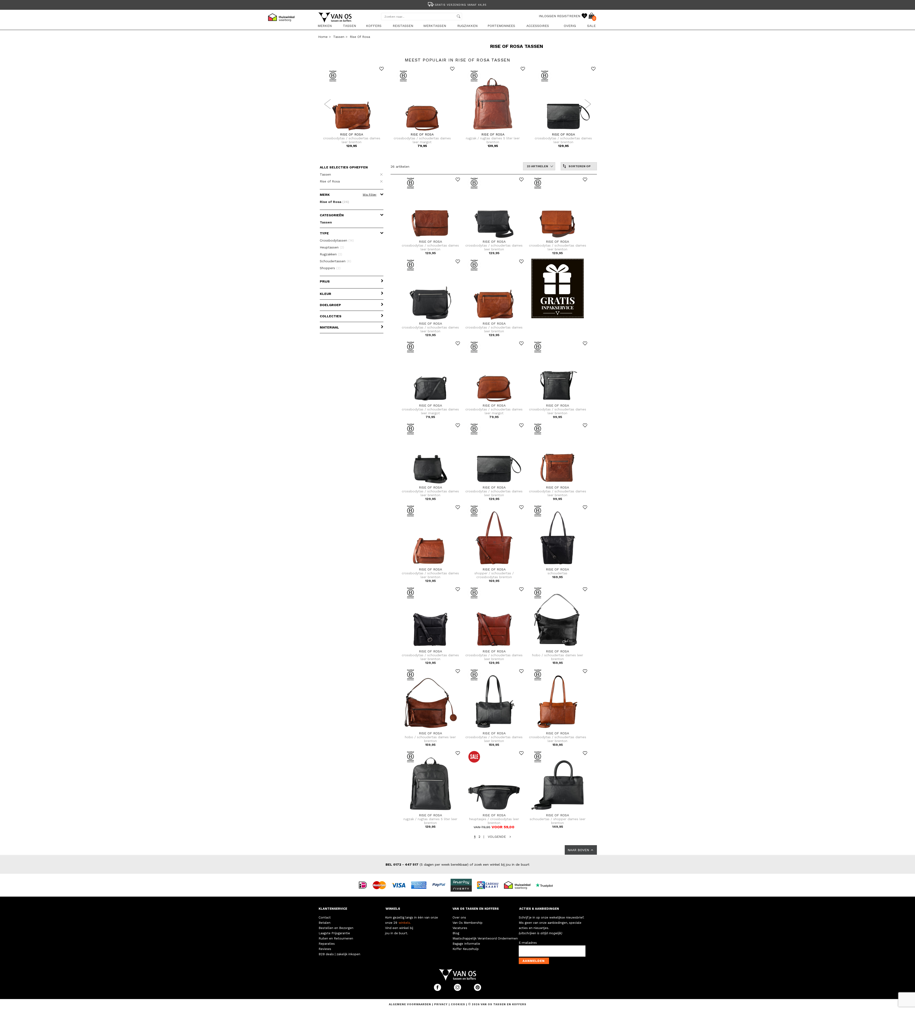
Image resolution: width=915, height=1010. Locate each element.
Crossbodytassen (337, 240)
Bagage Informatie (466, 943)
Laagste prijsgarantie (460, 4)
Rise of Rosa (360, 37)
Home (323, 37)
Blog (455, 933)
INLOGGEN (547, 16)
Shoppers (330, 268)
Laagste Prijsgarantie (334, 933)
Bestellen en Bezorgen (336, 928)
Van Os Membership (467, 922)
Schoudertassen (335, 261)
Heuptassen (332, 247)
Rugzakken (467, 26)
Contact (325, 917)
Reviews (325, 949)
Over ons (459, 917)
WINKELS (393, 908)
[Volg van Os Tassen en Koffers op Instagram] (458, 990)
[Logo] (335, 22)
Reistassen (403, 26)
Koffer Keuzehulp (465, 949)
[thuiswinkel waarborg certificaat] (519, 885)
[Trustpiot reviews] (546, 885)
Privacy (441, 1004)
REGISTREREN (568, 16)
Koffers (373, 26)
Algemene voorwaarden (410, 1004)
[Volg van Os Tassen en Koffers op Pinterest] (477, 990)
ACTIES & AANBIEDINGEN (539, 908)
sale (591, 26)
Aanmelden (534, 961)
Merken (325, 26)
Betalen (324, 922)
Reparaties (327, 943)
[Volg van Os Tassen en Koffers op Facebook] (438, 990)
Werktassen (434, 26)
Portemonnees (501, 26)
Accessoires (537, 26)
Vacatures (459, 928)
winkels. (405, 922)
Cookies (458, 1004)
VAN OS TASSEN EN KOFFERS (475, 908)
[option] (457, 4)
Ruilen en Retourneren (336, 938)
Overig (570, 26)
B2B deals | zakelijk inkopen (339, 954)
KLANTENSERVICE (333, 908)
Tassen (349, 26)
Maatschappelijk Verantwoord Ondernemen (485, 938)
